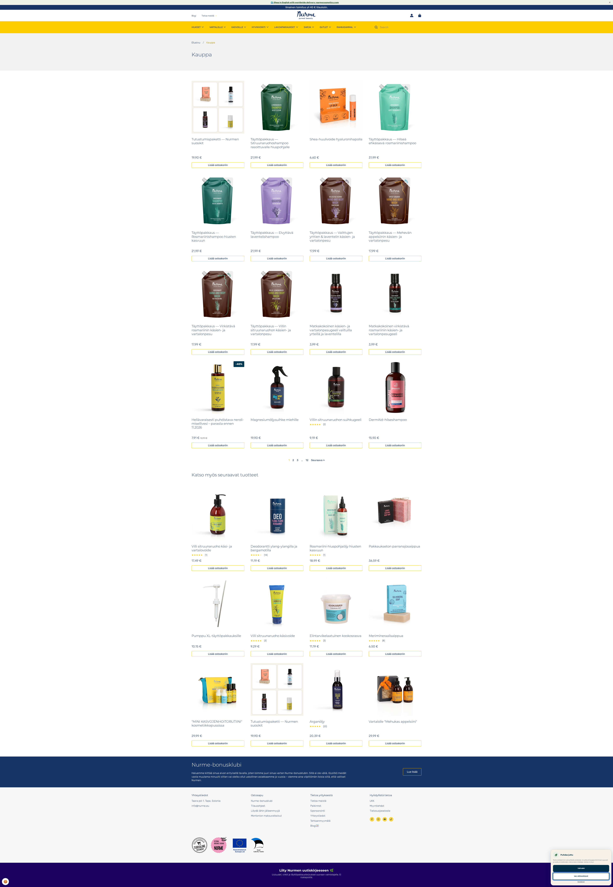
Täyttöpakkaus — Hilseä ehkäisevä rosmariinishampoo (392, 141)
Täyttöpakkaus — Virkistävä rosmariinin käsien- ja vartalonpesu (213, 330)
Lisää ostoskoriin (218, 165)
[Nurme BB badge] (219, 845)
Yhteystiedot (317, 815)
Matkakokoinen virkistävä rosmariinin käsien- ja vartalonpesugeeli (389, 330)
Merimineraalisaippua (386, 636)
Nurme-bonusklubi (261, 800)
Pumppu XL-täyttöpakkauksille (216, 636)
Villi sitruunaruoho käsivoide (273, 636)
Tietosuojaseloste (380, 810)
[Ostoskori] (419, 15)
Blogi (313, 825)
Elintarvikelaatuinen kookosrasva (335, 636)
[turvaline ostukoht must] (200, 845)
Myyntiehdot (377, 805)
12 (307, 460)
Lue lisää (412, 771)
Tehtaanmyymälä (320, 820)
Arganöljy (317, 721)
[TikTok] (391, 819)
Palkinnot (315, 805)
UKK (372, 800)
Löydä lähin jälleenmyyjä (265, 810)
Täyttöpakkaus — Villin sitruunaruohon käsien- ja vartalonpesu (271, 330)
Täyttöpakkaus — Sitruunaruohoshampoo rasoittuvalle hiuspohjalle (270, 143)
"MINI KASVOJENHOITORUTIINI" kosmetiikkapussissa (217, 723)
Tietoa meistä (318, 800)
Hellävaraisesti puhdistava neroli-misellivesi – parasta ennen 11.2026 (218, 423)
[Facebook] (372, 819)
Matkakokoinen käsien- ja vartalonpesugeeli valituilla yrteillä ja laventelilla (331, 330)
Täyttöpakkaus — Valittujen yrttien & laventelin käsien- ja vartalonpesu (332, 236)
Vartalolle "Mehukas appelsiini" (393, 721)
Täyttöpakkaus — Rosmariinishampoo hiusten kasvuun (214, 236)
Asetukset (581, 882)
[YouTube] (384, 819)
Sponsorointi (317, 810)
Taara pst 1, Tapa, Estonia (206, 800)
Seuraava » (318, 460)
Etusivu (196, 42)
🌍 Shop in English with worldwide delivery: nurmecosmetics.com (305, 2)
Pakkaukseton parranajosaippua (394, 546)
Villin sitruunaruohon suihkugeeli (335, 420)
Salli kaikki (581, 868)
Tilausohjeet (258, 805)
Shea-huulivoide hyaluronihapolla (336, 139)
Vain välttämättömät (581, 876)
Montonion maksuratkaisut (266, 815)
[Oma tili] (411, 15)
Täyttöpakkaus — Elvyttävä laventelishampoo (272, 234)
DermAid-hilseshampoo (388, 420)
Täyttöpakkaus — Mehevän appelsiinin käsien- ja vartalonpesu (390, 236)
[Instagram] (378, 819)
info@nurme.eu (200, 805)
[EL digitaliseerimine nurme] (248, 845)
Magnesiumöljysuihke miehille (275, 420)
